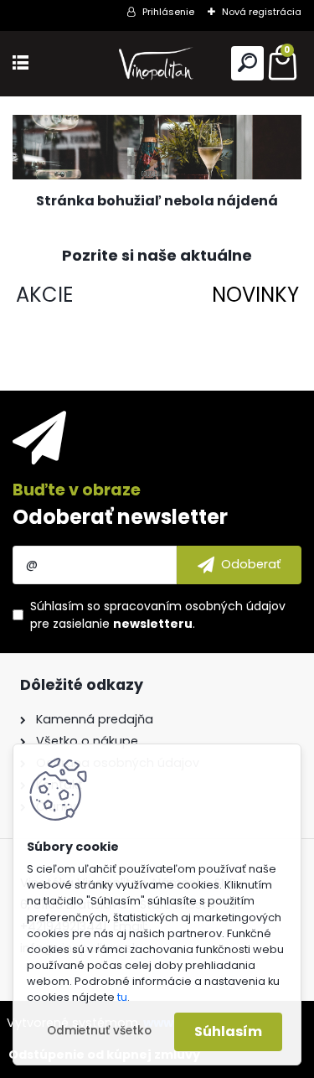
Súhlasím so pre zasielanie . (158, 615)
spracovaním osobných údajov (195, 606)
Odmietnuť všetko (99, 1031)
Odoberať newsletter (120, 517)
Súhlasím (228, 1031)
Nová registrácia (261, 11)
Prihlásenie (168, 11)
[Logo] (157, 63)
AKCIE (44, 294)
